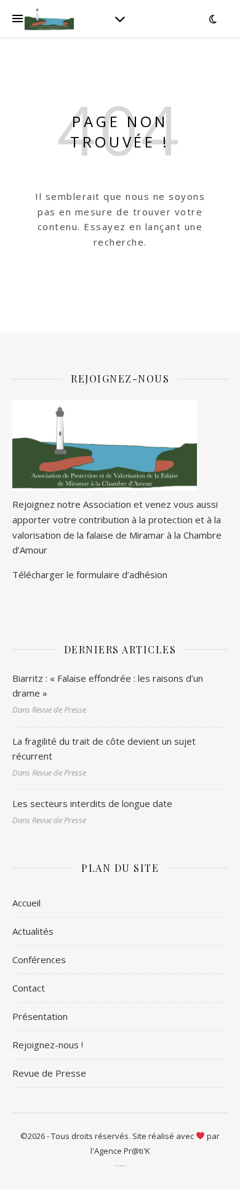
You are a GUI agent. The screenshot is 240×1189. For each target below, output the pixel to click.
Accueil (26, 903)
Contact (28, 988)
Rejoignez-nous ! (47, 1044)
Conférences (39, 959)
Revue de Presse (49, 1073)
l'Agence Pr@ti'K (120, 1150)
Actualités (33, 931)
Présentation (40, 1016)
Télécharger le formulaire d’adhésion (89, 574)
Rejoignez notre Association (71, 504)
